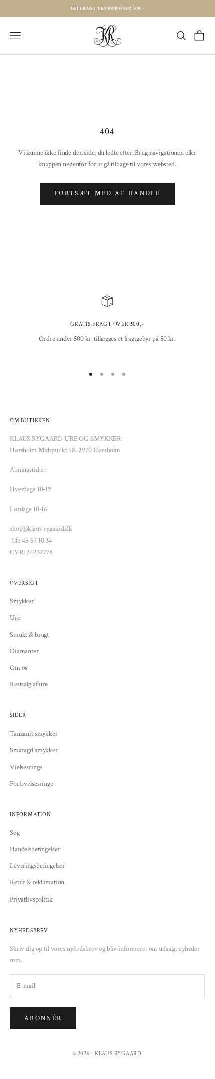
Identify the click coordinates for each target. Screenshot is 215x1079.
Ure (15, 617)
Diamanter (24, 651)
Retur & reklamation (37, 882)
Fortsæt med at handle (107, 193)
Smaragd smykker (34, 750)
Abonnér (43, 1018)
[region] (107, 325)
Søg (15, 832)
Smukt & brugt (29, 634)
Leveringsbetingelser (37, 865)
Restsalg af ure (29, 684)
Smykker (22, 601)
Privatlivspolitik (31, 899)
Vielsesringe (26, 767)
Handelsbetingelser (35, 849)
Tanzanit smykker (34, 733)
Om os (19, 667)
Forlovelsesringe (32, 783)
